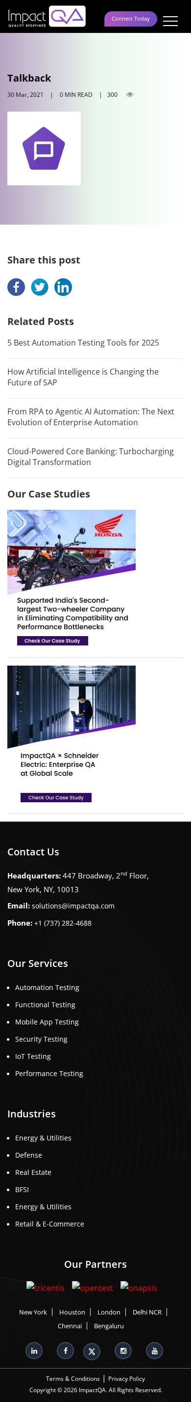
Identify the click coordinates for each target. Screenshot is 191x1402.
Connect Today (131, 18)
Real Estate (33, 1172)
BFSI (22, 1189)
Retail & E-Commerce (49, 1223)
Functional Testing (45, 1004)
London (108, 1312)
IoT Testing (33, 1056)
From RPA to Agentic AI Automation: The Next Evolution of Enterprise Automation (90, 417)
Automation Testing (47, 987)
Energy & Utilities (43, 1137)
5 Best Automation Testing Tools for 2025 (83, 342)
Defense (28, 1155)
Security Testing (41, 1039)
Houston (72, 1312)
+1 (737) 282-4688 (63, 923)
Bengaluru (109, 1326)
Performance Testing (49, 1073)
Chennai (70, 1326)
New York (33, 1312)
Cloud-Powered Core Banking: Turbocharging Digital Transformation (90, 456)
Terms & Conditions (73, 1378)
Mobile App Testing (47, 1021)
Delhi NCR (147, 1312)
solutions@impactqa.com (73, 905)
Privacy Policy (126, 1378)
